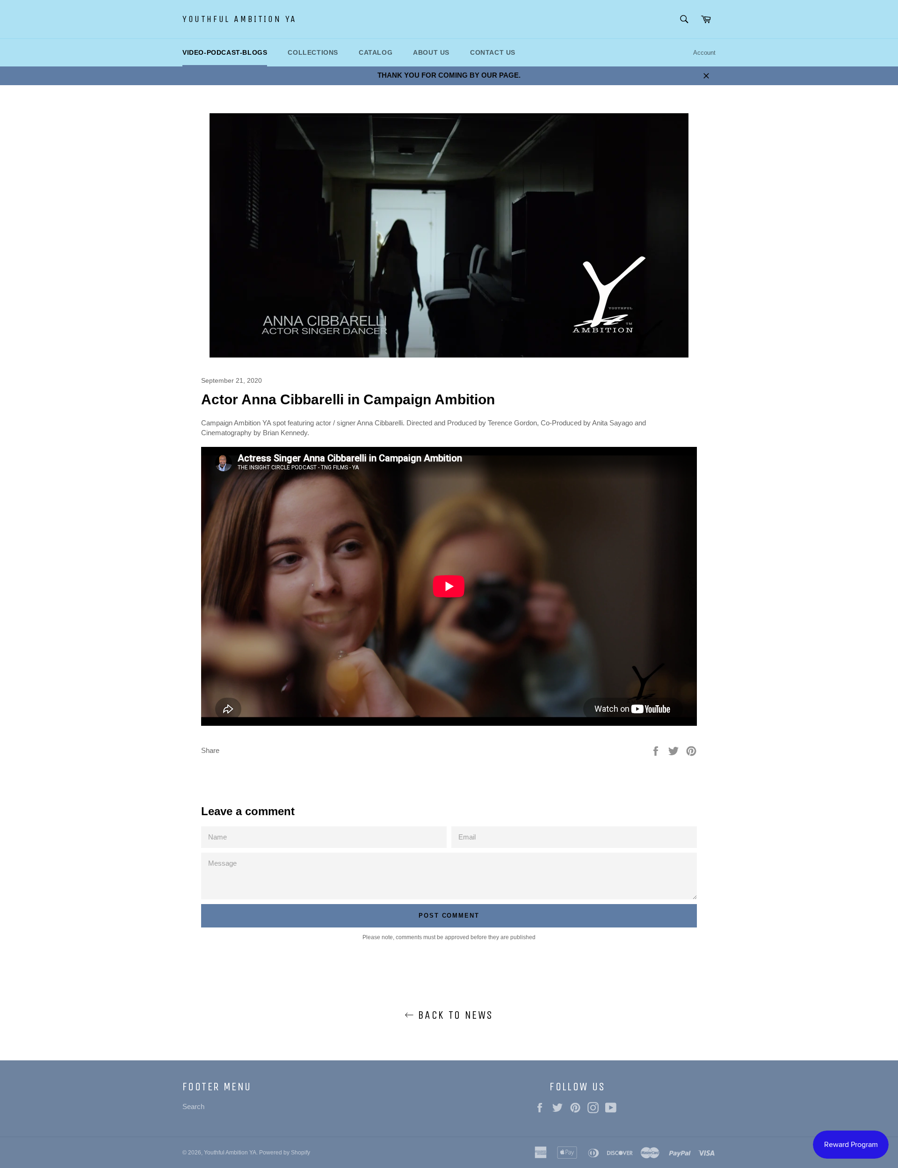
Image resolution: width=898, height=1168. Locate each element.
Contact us (492, 52)
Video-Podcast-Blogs (224, 52)
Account (704, 52)
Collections (313, 52)
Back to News (453, 1015)
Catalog (375, 52)
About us (431, 52)
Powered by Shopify (284, 1152)
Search (193, 1106)
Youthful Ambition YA (239, 19)
